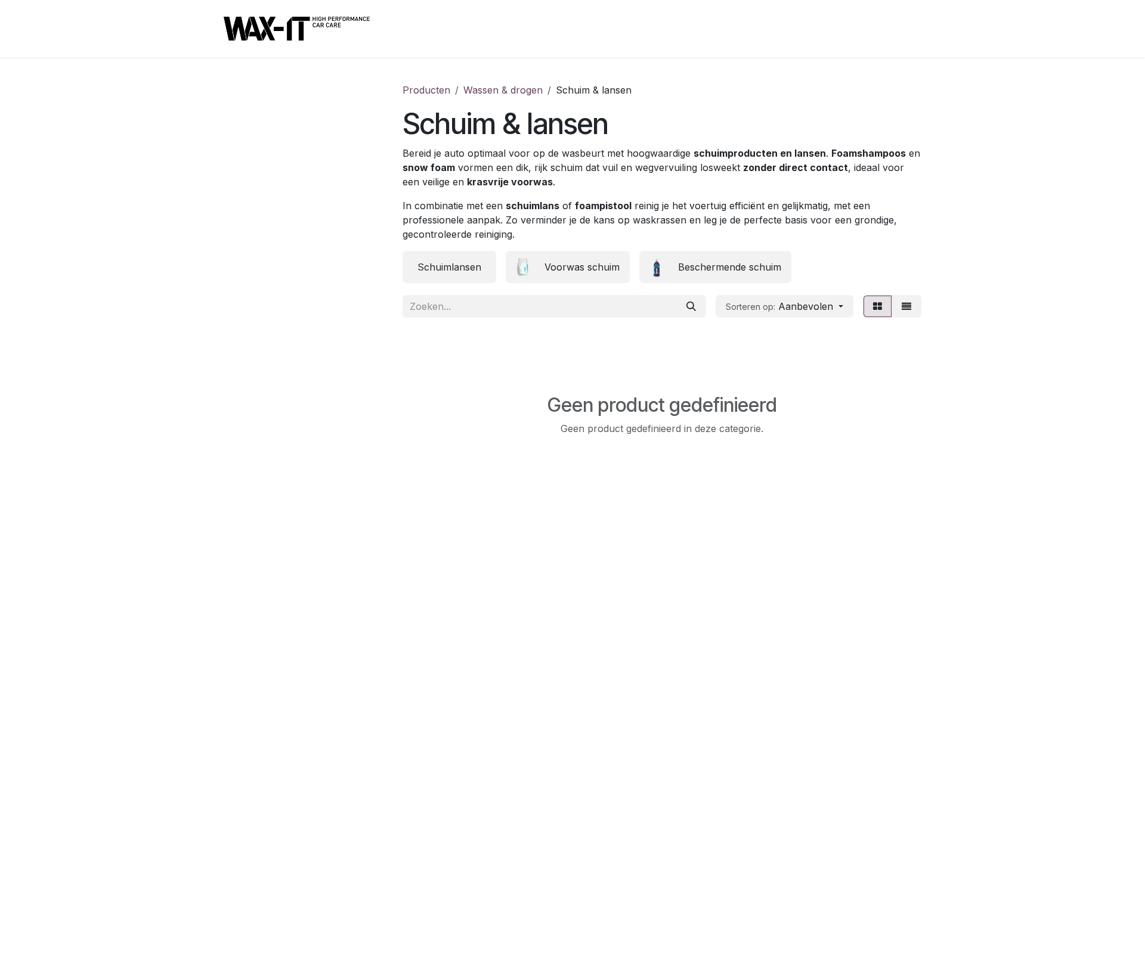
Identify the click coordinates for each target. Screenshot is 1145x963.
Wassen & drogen (503, 90)
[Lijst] (906, 306)
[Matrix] (877, 306)
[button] (784, 306)
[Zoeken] (691, 306)
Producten (426, 90)
